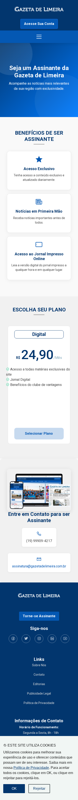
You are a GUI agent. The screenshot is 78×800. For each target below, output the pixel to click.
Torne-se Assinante (39, 616)
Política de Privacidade (31, 768)
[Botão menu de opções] (39, 37)
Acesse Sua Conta (39, 24)
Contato (39, 674)
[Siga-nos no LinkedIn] (52, 638)
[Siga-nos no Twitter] (26, 638)
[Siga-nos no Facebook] (13, 638)
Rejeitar (39, 788)
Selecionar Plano (39, 433)
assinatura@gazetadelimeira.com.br (39, 566)
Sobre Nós (39, 665)
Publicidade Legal (39, 693)
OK (14, 788)
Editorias (39, 684)
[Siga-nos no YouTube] (65, 638)
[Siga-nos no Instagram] (39, 638)
